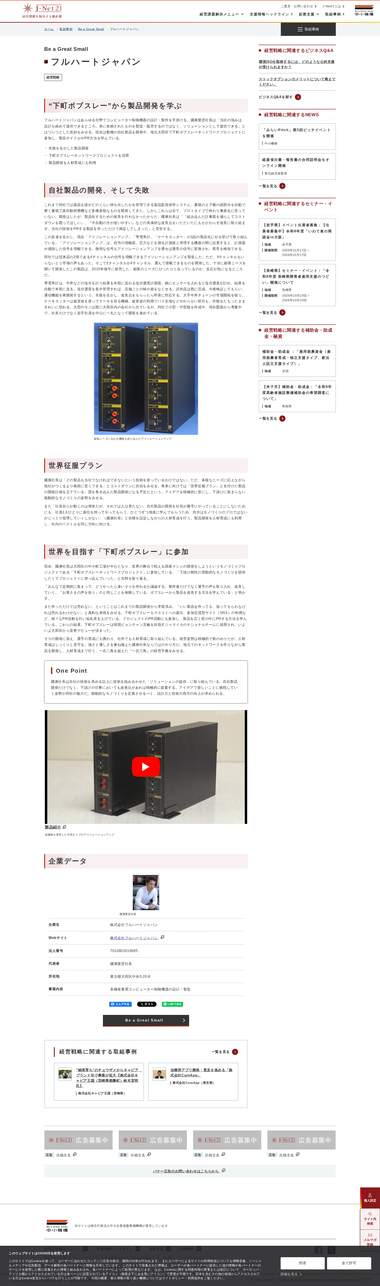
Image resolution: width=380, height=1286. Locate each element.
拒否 (302, 1263)
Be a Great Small (91, 29)
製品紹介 (53, 827)
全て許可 (349, 1263)
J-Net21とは (332, 6)
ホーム (49, 29)
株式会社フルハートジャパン (134, 938)
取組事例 (66, 29)
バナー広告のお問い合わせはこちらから (186, 1171)
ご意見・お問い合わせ (297, 6)
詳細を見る (289, 1274)
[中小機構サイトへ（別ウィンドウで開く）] (364, 10)
